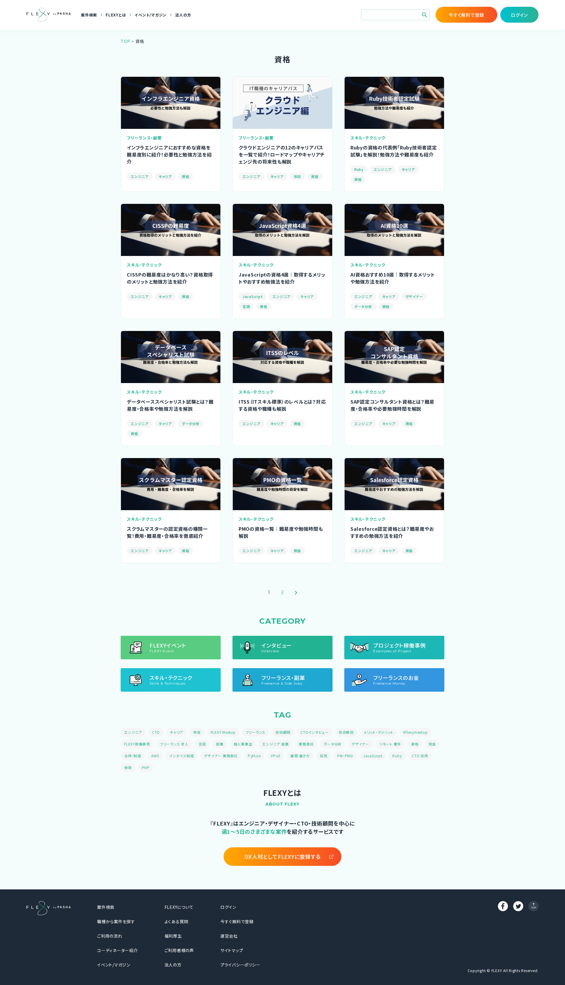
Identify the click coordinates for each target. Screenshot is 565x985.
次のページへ (296, 592)
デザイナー (414, 296)
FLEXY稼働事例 (137, 743)
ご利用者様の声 (179, 950)
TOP (125, 41)
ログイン (228, 907)
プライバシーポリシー (240, 965)
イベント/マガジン (150, 15)
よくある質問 (176, 921)
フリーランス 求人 (174, 743)
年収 (297, 176)
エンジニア (140, 176)
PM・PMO (345, 755)
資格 (186, 176)
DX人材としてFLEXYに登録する (283, 856)
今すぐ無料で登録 (237, 921)
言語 (246, 306)
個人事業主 (243, 743)
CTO (156, 732)
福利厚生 (173, 936)
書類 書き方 (300, 755)
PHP (145, 767)
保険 (128, 767)
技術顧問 (282, 732)
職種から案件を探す (116, 921)
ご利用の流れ (109, 936)
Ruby (359, 169)
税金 (432, 743)
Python (254, 755)
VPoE (275, 755)
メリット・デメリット (378, 732)
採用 (324, 755)
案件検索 (89, 15)
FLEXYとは (116, 15)
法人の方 (183, 15)
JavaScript (252, 296)
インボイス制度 (181, 755)
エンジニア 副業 (275, 743)
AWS (155, 755)
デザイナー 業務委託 (221, 755)
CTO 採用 (420, 755)
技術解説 (346, 732)
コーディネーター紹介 (117, 950)
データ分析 (363, 306)
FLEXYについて (179, 907)
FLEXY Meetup (223, 732)
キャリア (165, 176)
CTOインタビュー (314, 732)
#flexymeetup (415, 732)
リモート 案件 (390, 743)
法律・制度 (132, 755)
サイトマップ (231, 950)
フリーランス (256, 732)
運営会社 (229, 936)
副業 (220, 743)
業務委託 (306, 743)
